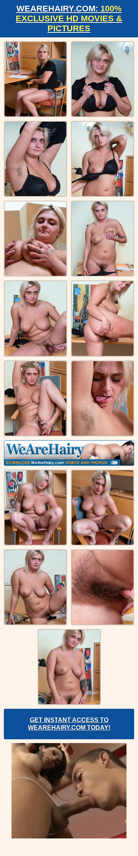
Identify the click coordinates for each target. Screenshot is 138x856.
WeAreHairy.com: (69, 18)
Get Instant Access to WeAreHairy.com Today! (69, 724)
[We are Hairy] (69, 453)
